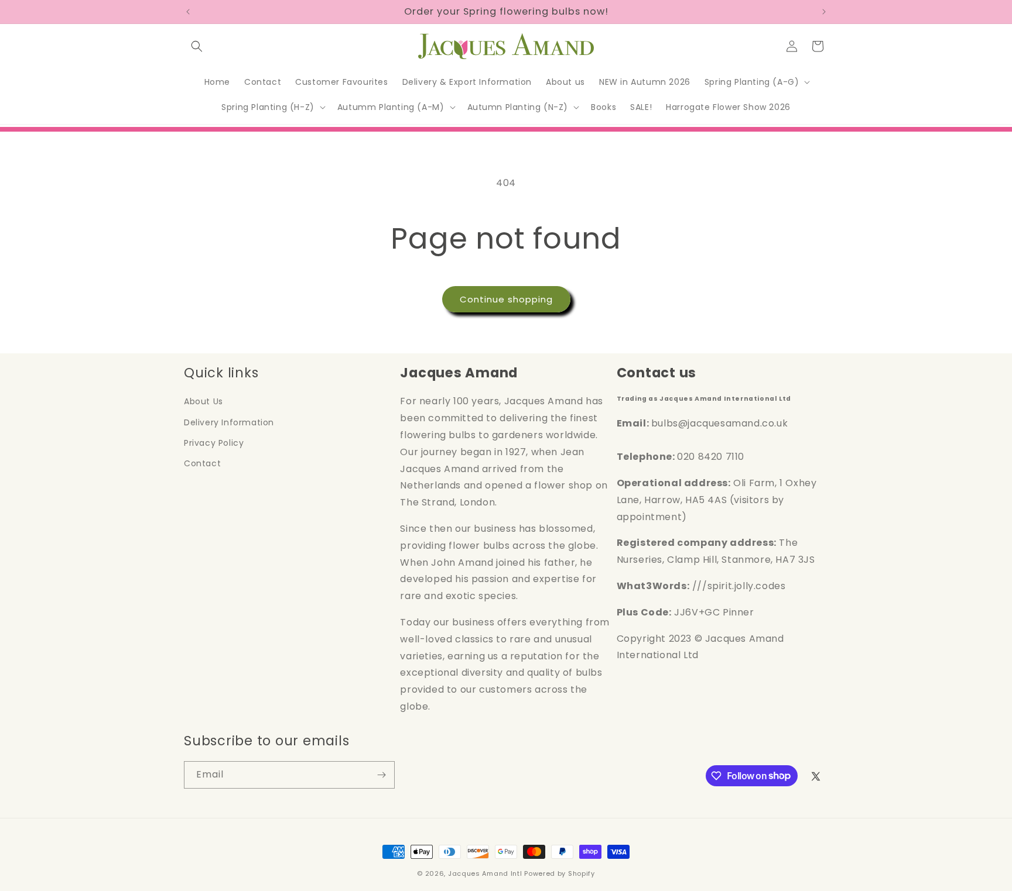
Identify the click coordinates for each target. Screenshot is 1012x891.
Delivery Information (229, 422)
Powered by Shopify (559, 873)
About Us (203, 401)
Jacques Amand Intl (485, 873)
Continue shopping (506, 299)
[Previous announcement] (188, 12)
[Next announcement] (824, 12)
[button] (197, 46)
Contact (202, 463)
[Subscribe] (381, 775)
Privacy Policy (214, 443)
